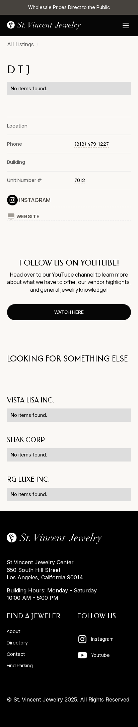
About (13, 631)
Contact (16, 654)
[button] (125, 25)
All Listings (20, 44)
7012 (79, 180)
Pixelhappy (117, 712)
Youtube (100, 655)
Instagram (35, 200)
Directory (17, 643)
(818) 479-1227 (91, 143)
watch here (69, 312)
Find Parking (20, 666)
